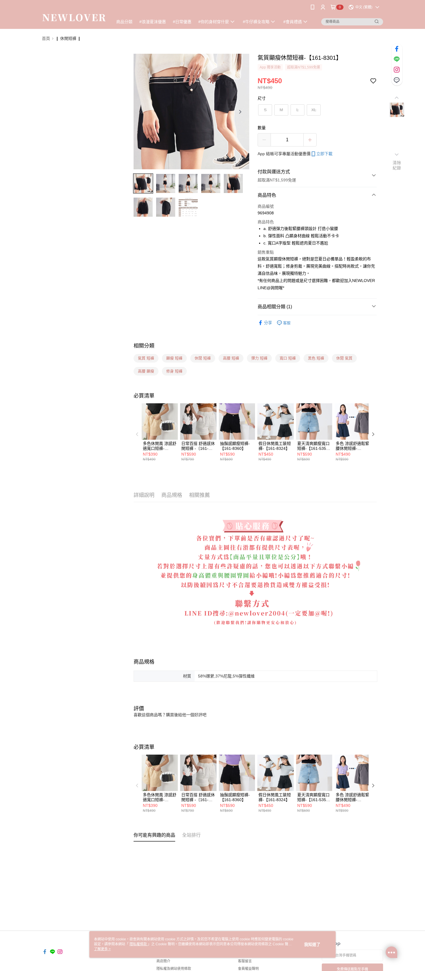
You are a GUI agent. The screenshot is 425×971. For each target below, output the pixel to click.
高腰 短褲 (231, 358)
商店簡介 (163, 961)
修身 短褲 (174, 371)
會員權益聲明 (248, 969)
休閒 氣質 (344, 358)
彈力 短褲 (259, 358)
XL (313, 109)
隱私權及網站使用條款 (173, 969)
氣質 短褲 (146, 358)
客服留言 (245, 961)
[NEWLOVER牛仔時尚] (74, 15)
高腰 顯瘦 (146, 371)
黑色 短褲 (316, 358)
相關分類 (144, 346)
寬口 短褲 (288, 358)
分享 (268, 322)
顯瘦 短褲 (174, 358)
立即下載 (324, 153)
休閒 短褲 (203, 358)
